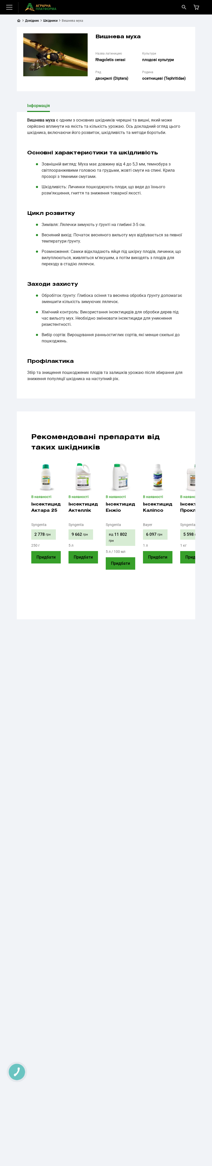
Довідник (32, 20)
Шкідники (50, 20)
